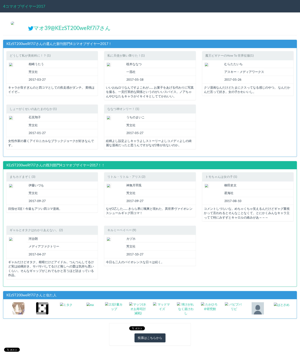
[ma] (90, 304)
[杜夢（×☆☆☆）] (18, 308)
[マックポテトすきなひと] (258, 308)
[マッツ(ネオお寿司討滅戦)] (138, 308)
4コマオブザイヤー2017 (24, 6)
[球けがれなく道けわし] (186, 308)
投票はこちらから (150, 338)
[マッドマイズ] (162, 306)
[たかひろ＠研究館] (210, 306)
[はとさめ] (281, 304)
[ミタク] (66, 304)
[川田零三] (42, 308)
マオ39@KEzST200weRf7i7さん (72, 28)
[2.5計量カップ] (114, 306)
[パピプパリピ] (234, 306)
